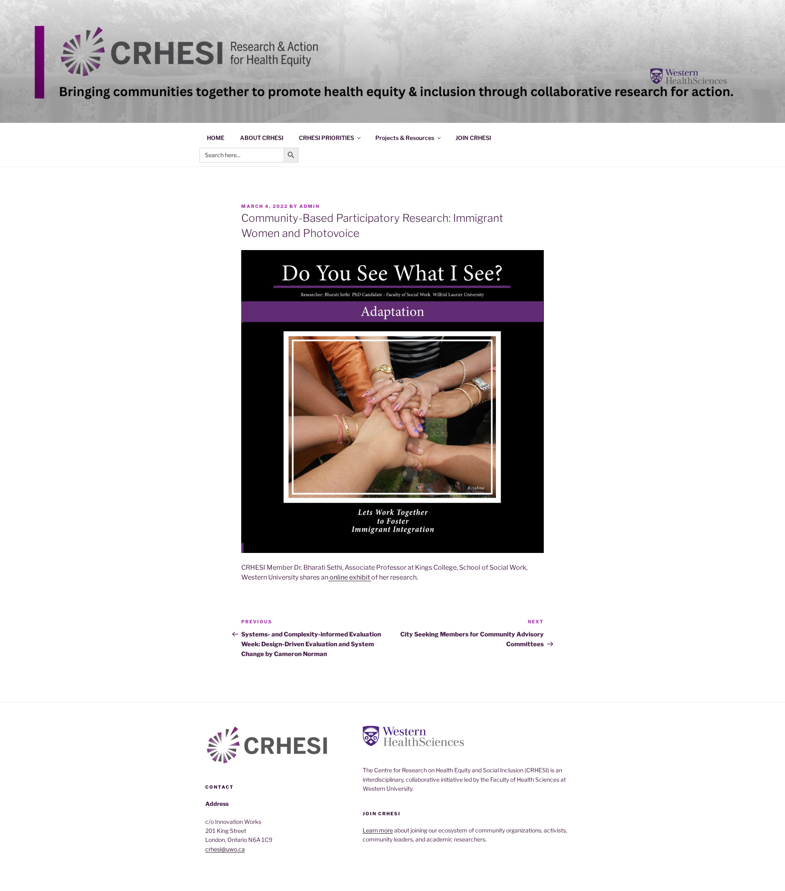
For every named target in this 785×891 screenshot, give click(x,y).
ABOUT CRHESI (261, 137)
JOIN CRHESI (473, 137)
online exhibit (349, 577)
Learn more (378, 830)
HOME (215, 137)
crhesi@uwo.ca (225, 849)
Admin (309, 206)
